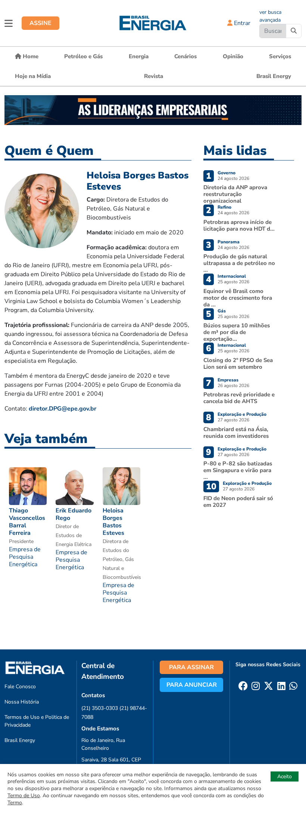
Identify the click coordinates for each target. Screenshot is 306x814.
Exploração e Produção (242, 414)
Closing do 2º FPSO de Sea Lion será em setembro (238, 363)
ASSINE (40, 23)
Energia (139, 56)
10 (211, 486)
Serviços (280, 56)
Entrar (241, 23)
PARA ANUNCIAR (191, 685)
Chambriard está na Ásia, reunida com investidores (236, 432)
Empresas (228, 380)
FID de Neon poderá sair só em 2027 (238, 501)
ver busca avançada (270, 16)
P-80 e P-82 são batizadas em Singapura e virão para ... (237, 470)
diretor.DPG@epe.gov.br (62, 409)
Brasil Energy (273, 76)
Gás (222, 311)
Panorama (229, 242)
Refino (224, 207)
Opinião (233, 56)
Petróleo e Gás (83, 56)
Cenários (185, 56)
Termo (14, 802)
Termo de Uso (23, 795)
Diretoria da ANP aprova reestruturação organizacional (235, 194)
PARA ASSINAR (191, 667)
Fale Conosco (20, 686)
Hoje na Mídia (33, 76)
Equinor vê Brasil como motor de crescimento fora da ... (237, 298)
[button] (8, 23)
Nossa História (21, 701)
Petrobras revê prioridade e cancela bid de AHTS (239, 398)
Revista (153, 76)
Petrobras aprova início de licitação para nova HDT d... (239, 225)
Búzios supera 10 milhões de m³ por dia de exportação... (236, 332)
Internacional (232, 276)
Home (29, 56)
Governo (226, 173)
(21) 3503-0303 (99, 708)
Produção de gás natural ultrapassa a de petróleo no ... (239, 263)
